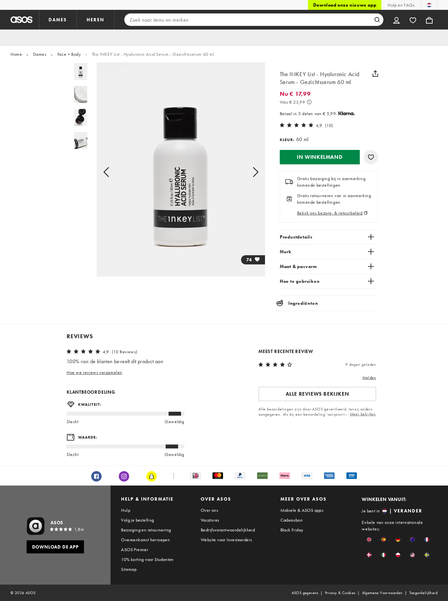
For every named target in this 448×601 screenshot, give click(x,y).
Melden (369, 377)
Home (16, 54)
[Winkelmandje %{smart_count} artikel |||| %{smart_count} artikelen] (429, 20)
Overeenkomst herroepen (145, 540)
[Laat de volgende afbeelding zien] (248, 172)
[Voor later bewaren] (371, 157)
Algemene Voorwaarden (382, 592)
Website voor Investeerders (226, 540)
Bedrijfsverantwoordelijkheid (228, 530)
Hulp (125, 510)
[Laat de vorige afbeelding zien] (114, 172)
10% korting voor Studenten (147, 559)
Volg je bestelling (137, 520)
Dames (40, 54)
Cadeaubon (291, 520)
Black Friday (291, 530)
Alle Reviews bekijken (317, 393)
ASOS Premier (134, 549)
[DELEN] (375, 73)
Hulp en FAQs (401, 5)
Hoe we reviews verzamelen (94, 372)
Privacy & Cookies (340, 592)
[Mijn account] (396, 20)
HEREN (95, 20)
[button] (320, 157)
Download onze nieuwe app (344, 5)
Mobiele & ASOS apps (302, 510)
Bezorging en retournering (146, 530)
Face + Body (69, 54)
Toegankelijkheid (423, 592)
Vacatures (210, 520)
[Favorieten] (413, 20)
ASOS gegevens (305, 592)
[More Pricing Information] (309, 102)
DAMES (58, 20)
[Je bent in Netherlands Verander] (429, 5)
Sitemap (128, 569)
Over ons (209, 510)
